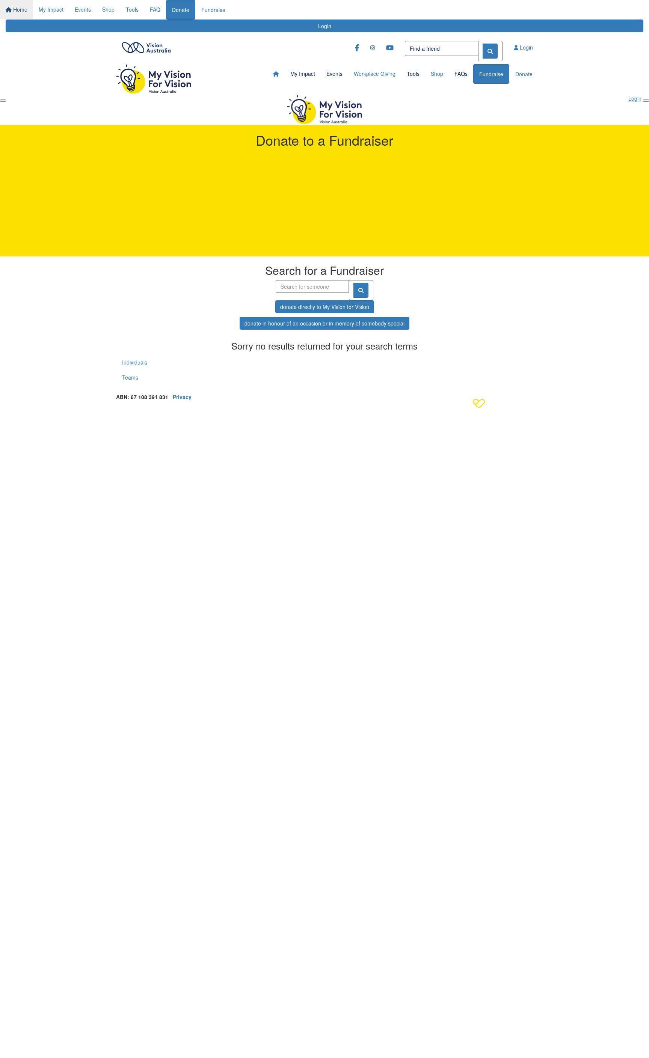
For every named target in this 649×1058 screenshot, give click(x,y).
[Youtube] (389, 47)
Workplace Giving (374, 73)
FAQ (155, 9)
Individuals (134, 362)
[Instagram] (372, 47)
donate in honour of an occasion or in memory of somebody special (324, 323)
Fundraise (213, 10)
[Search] (490, 51)
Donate (180, 10)
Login (324, 26)
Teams (130, 377)
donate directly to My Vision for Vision (324, 306)
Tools (132, 9)
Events (83, 9)
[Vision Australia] (146, 45)
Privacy (182, 397)
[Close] (646, 100)
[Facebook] (357, 47)
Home (19, 9)
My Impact (51, 9)
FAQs (461, 73)
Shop (108, 9)
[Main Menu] (3, 100)
